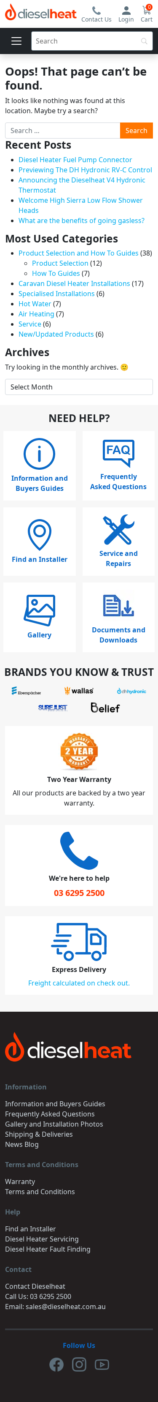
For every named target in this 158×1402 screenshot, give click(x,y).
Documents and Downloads (118, 635)
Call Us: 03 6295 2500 (38, 1296)
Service (30, 324)
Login (126, 19)
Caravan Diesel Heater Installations (74, 283)
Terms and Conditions (40, 1191)
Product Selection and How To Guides (79, 253)
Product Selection (60, 263)
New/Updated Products (56, 334)
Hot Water (35, 303)
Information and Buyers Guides (39, 483)
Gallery (39, 635)
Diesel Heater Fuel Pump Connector (75, 159)
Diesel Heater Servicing (42, 1239)
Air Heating (36, 314)
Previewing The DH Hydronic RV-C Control (85, 169)
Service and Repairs (118, 558)
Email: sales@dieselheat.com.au (55, 1306)
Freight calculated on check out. (79, 983)
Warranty (20, 1181)
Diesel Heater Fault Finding (48, 1249)
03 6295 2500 (79, 892)
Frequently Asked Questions (118, 481)
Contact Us (96, 19)
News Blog (22, 1144)
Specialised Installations (57, 293)
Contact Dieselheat (35, 1286)
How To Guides (56, 273)
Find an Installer (39, 559)
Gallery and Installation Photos (54, 1124)
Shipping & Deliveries (39, 1134)
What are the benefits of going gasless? (82, 220)
